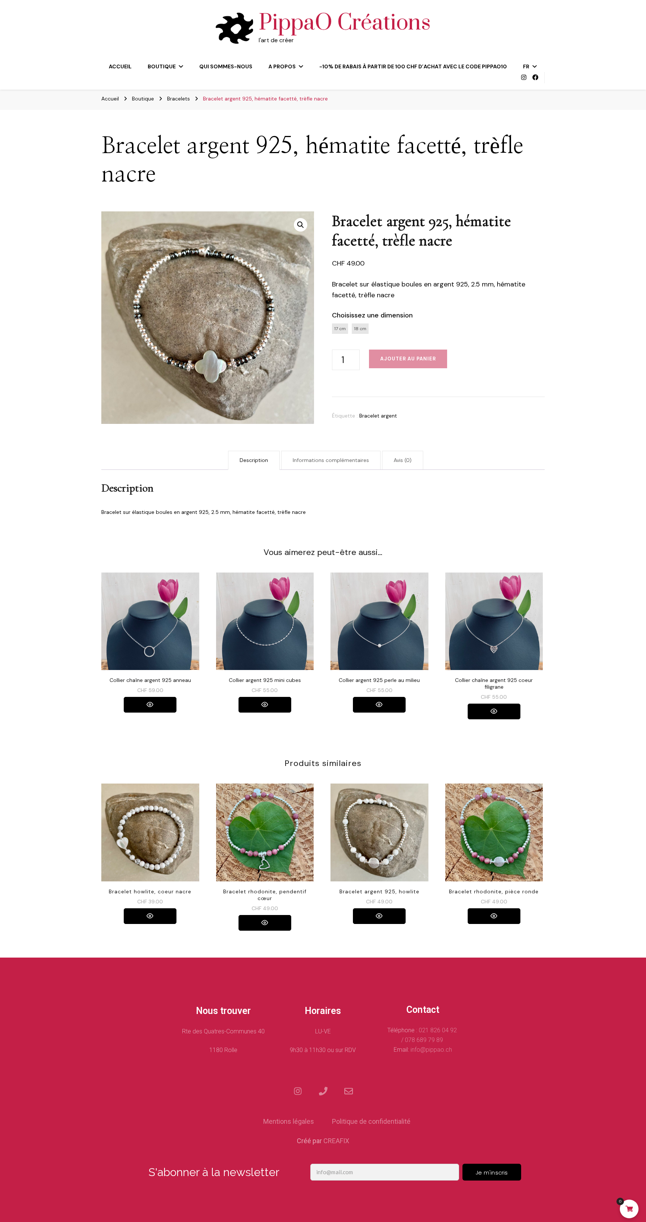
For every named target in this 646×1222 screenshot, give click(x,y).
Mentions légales (288, 1121)
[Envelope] (348, 1091)
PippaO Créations (345, 23)
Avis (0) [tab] (403, 460)
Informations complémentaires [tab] (331, 460)
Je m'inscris (492, 1172)
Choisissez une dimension (372, 315)
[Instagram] (297, 1091)
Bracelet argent (378, 415)
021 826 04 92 (438, 1030)
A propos (282, 66)
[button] (300, 225)
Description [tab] (254, 460)
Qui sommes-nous (225, 66)
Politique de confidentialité (371, 1121)
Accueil (120, 66)
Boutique (162, 66)
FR (526, 66)
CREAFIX (336, 1141)
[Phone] (323, 1091)
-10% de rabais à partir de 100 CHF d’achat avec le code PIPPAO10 (413, 66)
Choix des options (150, 627)
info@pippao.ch (431, 1049)
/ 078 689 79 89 (422, 1039)
